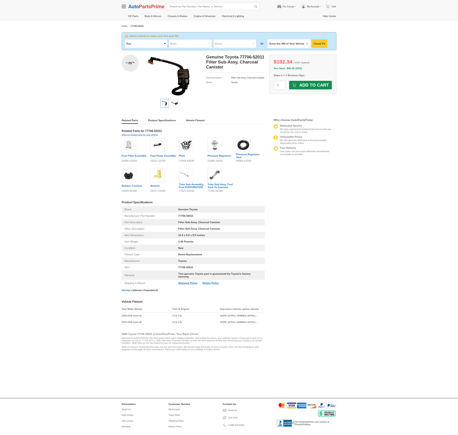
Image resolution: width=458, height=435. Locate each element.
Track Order (174, 415)
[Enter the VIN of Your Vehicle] (289, 43)
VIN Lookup (127, 421)
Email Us (232, 410)
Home (125, 26)
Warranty (126, 426)
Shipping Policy (188, 283)
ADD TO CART (314, 85)
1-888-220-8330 (236, 425)
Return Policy (211, 283)
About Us (126, 409)
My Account (174, 409)
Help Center (127, 415)
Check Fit (319, 43)
